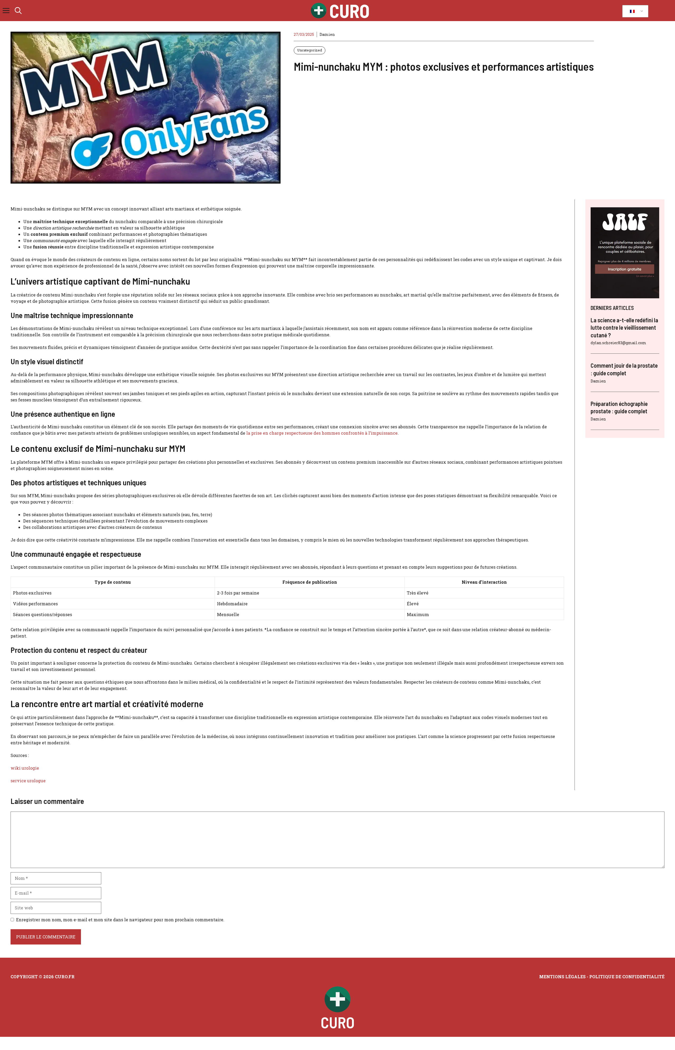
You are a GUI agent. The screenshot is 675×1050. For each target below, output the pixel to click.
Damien (327, 34)
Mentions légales (562, 976)
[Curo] (319, 10)
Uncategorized (309, 50)
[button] (18, 10)
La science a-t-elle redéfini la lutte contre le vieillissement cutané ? (624, 327)
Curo (349, 10)
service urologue (28, 780)
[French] (634, 11)
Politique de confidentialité (626, 976)
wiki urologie (25, 768)
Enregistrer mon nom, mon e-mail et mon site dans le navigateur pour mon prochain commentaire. (120, 919)
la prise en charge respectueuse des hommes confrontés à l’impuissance (322, 433)
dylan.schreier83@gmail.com (618, 342)
